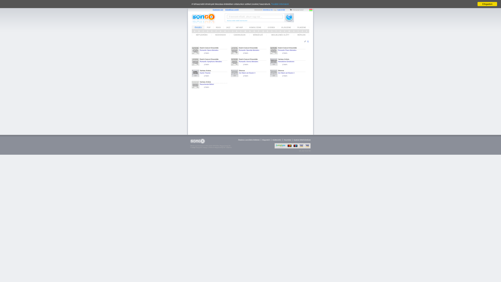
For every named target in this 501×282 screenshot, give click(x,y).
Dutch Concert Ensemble (209, 48)
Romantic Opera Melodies (209, 50)
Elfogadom (487, 3)
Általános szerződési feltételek (249, 140)
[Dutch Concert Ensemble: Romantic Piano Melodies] (273, 53)
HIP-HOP (239, 27)
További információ (280, 3)
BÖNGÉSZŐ (258, 35)
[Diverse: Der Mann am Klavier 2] (273, 76)
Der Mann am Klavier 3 (247, 73)
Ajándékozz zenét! (232, 10)
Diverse (242, 71)
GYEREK (271, 27)
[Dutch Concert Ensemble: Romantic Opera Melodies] (195, 53)
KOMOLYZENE (255, 27)
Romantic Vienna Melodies (248, 62)
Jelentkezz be (268, 10)
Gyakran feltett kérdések (302, 140)
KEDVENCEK (220, 35)
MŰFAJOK (301, 35)
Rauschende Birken (207, 84)
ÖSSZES (198, 27)
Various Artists (283, 59)
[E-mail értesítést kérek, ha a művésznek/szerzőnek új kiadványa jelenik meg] (308, 41)
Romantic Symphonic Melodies (211, 62)
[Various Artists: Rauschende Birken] (195, 87)
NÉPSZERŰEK (202, 35)
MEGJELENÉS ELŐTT (280, 35)
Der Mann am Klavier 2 (286, 73)
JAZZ (228, 27)
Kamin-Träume (205, 73)
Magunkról (266, 140)
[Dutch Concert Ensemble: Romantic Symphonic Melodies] (195, 65)
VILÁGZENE (286, 27)
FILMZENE (301, 27)
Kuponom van (218, 10)
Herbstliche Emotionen (286, 62)
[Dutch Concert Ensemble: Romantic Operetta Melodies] (234, 53)
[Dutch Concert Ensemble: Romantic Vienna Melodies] (234, 65)
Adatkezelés (276, 140)
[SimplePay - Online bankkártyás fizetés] (292, 148)
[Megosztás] (305, 41)
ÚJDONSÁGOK (240, 35)
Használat (287, 140)
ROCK (218, 27)
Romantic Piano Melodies (287, 50)
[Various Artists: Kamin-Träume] (195, 76)
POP (209, 27)
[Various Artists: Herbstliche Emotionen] (273, 65)
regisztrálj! (281, 10)
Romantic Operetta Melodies (249, 50)
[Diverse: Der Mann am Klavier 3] (234, 76)
